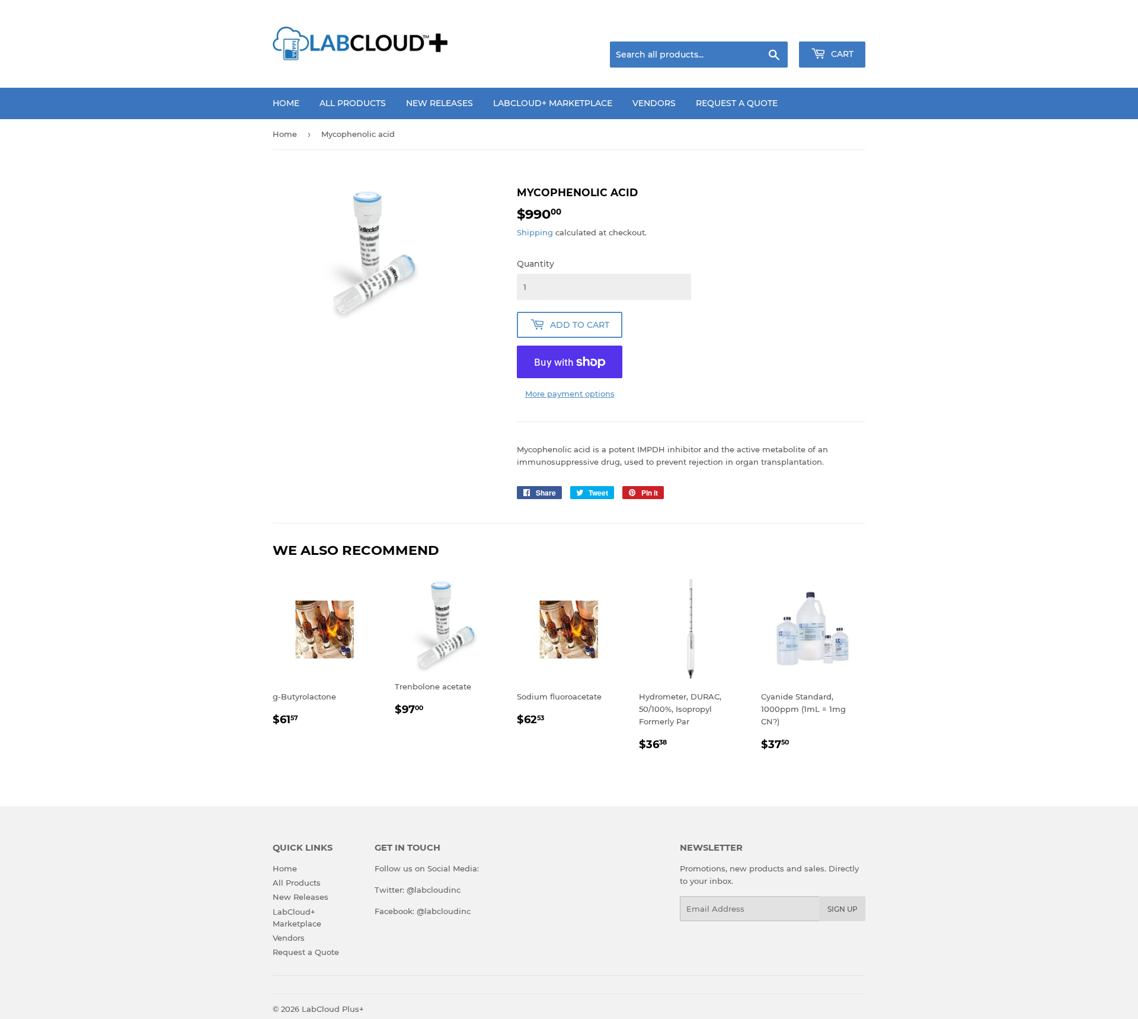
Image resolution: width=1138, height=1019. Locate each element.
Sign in (772, 27)
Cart (841, 54)
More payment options (570, 393)
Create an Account (832, 27)
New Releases (439, 103)
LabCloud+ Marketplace (552, 103)
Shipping (535, 232)
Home (286, 103)
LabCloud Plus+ (333, 1009)
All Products (352, 103)
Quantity (535, 263)
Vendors (654, 103)
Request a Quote (737, 103)
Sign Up (842, 909)
